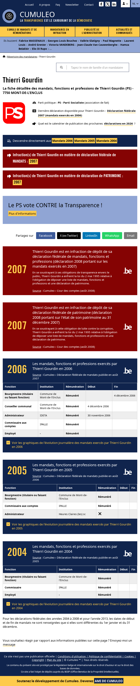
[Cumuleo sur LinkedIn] (115, 4)
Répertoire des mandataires (22, 56)
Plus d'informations (22, 214)
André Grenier (37, 44)
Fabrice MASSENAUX (32, 40)
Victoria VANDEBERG (61, 44)
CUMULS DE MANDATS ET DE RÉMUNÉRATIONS (22, 32)
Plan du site (54, 660)
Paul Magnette (112, 40)
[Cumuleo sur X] (108, 4)
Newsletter (72, 4)
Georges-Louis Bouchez (62, 40)
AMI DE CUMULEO (109, 681)
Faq (58, 4)
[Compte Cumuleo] (125, 3)
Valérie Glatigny (90, 40)
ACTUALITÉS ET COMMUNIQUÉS (124, 32)
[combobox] (98, 67)
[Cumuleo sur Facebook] (102, 4)
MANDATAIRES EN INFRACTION (59, 32)
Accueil (29, 4)
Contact (89, 4)
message (9, 644)
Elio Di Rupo (39, 48)
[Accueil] (4, 56)
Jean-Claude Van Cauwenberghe (97, 44)
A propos (44, 4)
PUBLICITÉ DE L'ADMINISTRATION (92, 32)
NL (134, 3)
